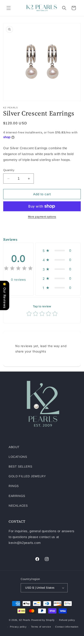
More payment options (42, 216)
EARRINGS (17, 496)
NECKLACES (18, 505)
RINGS (14, 486)
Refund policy (67, 620)
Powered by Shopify (43, 620)
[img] (18, 269)
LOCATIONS (18, 456)
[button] (8, 8)
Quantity (8, 170)
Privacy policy (18, 626)
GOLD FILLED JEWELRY (27, 476)
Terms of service (41, 626)
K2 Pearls (24, 620)
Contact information (66, 626)
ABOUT (14, 447)
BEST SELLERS (20, 466)
